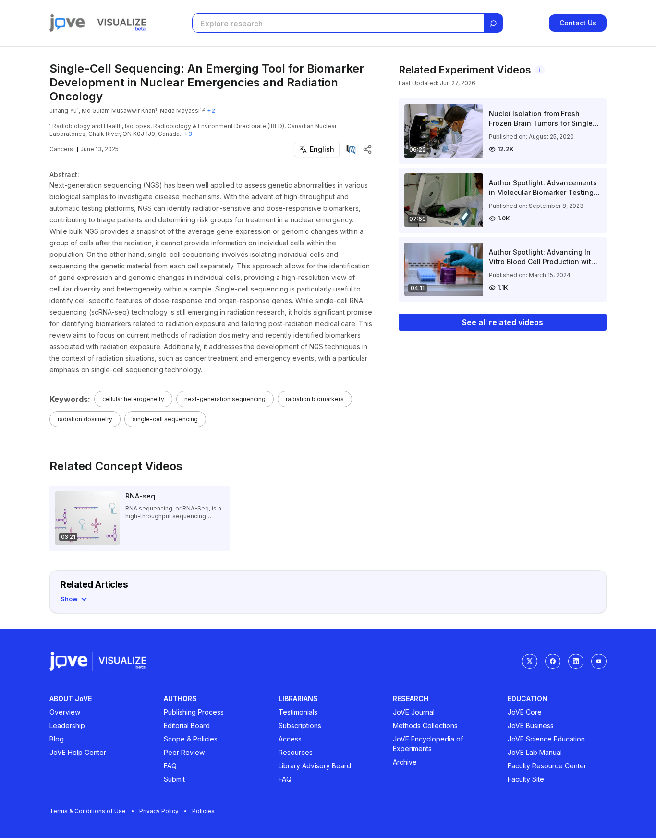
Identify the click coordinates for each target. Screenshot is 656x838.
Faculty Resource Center (547, 766)
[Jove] (67, 23)
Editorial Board (187, 725)
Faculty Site (526, 779)
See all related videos (502, 322)
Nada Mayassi (180, 110)
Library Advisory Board (315, 766)
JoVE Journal (414, 712)
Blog (56, 739)
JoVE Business (531, 725)
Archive (405, 762)
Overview (64, 712)
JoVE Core (525, 712)
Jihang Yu (63, 110)
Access (290, 739)
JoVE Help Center (77, 752)
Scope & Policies (191, 739)
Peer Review (184, 752)
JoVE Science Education (546, 739)
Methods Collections (425, 725)
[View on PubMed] (351, 149)
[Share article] (367, 149)
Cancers (61, 149)
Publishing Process (194, 712)
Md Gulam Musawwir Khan (118, 110)
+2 (211, 110)
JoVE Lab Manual (535, 752)
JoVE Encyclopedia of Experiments (428, 744)
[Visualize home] (121, 23)
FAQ (170, 766)
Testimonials (298, 712)
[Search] (493, 23)
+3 (188, 133)
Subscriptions (300, 725)
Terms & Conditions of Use (87, 810)
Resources (296, 752)
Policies (203, 810)
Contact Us (577, 23)
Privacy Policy (159, 810)
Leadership (67, 725)
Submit (174, 779)
